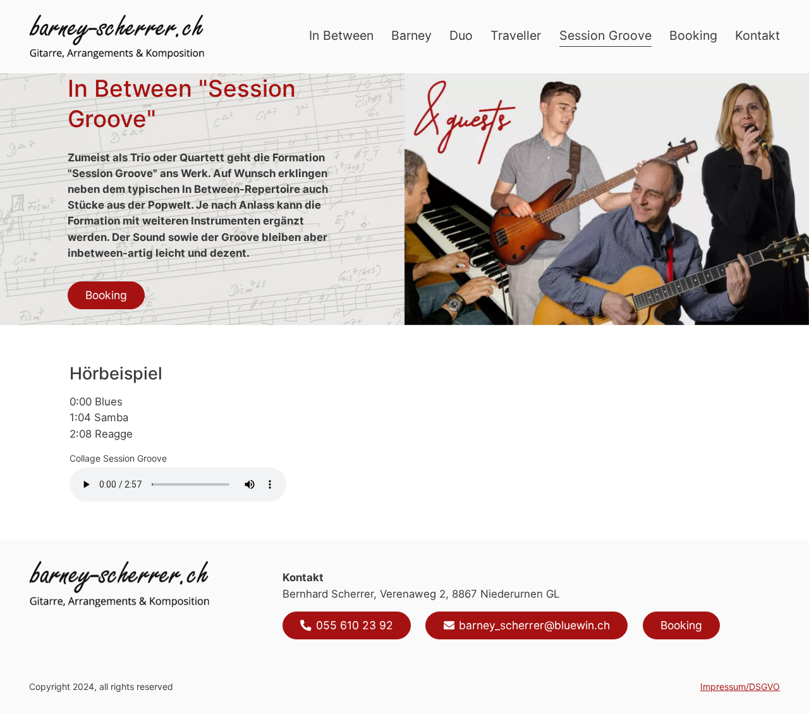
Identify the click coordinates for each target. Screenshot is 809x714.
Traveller (515, 35)
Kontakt (757, 35)
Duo (461, 35)
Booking (693, 35)
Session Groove (605, 35)
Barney (411, 35)
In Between (341, 35)
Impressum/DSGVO (740, 686)
